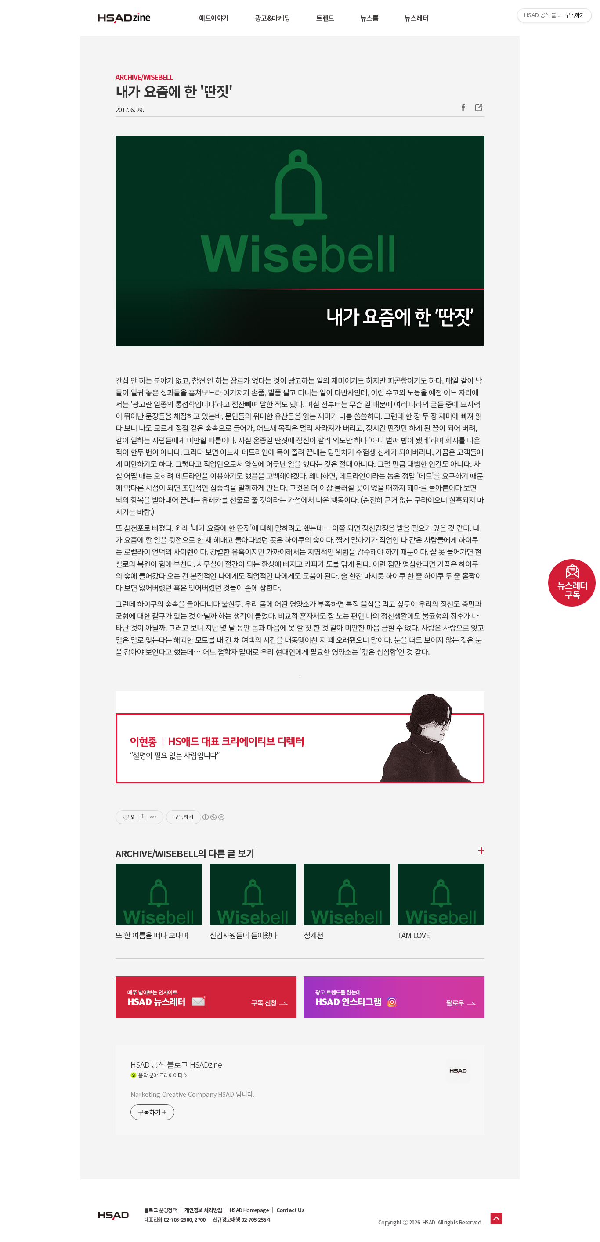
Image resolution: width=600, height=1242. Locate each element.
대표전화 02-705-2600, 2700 (175, 1219)
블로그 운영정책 (160, 1210)
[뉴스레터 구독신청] (206, 998)
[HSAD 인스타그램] (394, 998)
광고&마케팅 (272, 17)
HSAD (113, 1209)
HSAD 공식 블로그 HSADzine (124, 18)
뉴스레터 (416, 17)
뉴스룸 (370, 17)
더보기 (480, 850)
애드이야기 (214, 17)
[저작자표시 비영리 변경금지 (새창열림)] (213, 817)
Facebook (463, 107)
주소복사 (477, 107)
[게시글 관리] (153, 817)
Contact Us (290, 1210)
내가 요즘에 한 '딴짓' (174, 91)
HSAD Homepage (249, 1210)
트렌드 (325, 17)
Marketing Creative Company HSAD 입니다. (192, 1094)
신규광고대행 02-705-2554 (241, 1219)
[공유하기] (142, 817)
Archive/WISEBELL (144, 77)
